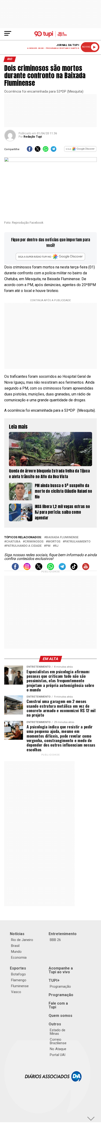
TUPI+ (54, 980)
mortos (54, 541)
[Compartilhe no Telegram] (53, 150)
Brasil (15, 946)
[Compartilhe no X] (37, 150)
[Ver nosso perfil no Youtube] (85, 569)
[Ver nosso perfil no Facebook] (15, 569)
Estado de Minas (57, 1032)
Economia (19, 957)
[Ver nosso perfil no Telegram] (62, 569)
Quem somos (60, 1015)
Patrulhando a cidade (24, 545)
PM (48, 545)
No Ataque (58, 1049)
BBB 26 (55, 940)
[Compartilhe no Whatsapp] (45, 150)
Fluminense (20, 986)
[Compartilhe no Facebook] (29, 150)
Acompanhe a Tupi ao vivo (61, 970)
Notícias (17, 934)
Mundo (16, 951)
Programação (60, 986)
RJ (56, 545)
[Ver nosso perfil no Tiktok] (74, 569)
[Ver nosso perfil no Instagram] (27, 569)
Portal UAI (57, 1055)
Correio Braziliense (58, 1041)
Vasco (16, 992)
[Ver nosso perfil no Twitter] (38, 569)
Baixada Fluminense (62, 537)
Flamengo (18, 980)
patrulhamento (77, 541)
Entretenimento (63, 934)
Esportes (18, 968)
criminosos (34, 541)
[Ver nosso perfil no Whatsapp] (50, 569)
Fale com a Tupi (58, 1005)
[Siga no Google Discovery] (80, 150)
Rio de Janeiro (22, 940)
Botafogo (18, 974)
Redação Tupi (32, 136)
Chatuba (13, 541)
